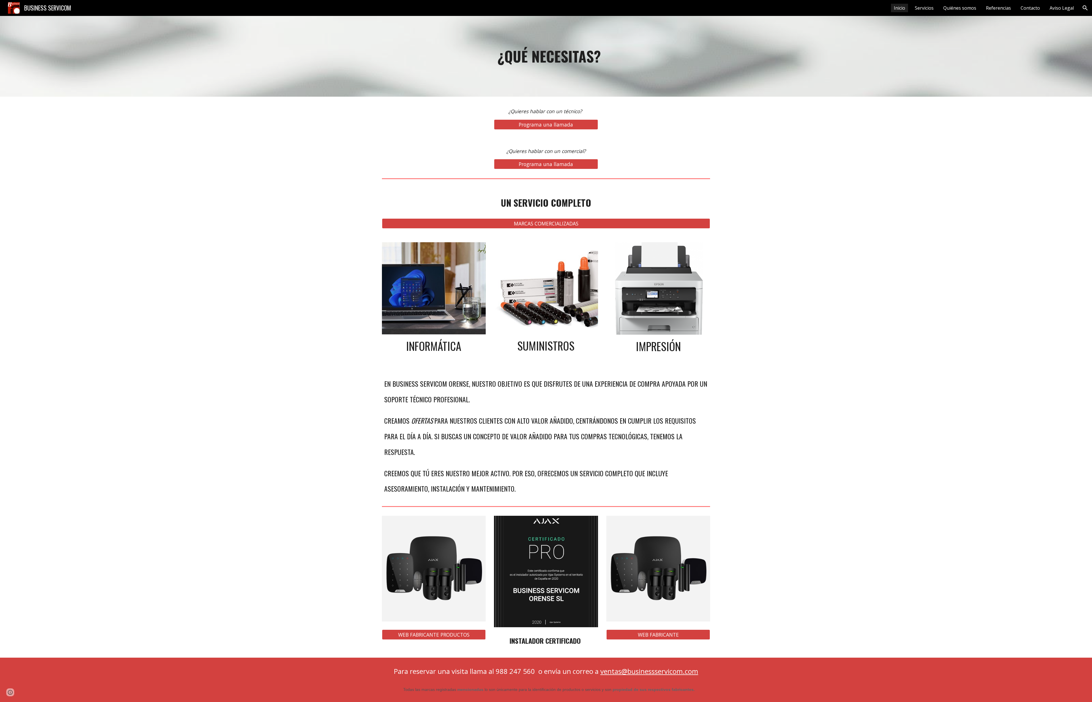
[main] (546, 56)
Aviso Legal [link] (1062, 8)
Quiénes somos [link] (959, 8)
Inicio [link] (899, 8)
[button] (1085, 8)
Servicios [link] (924, 8)
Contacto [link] (1030, 8)
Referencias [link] (998, 8)
